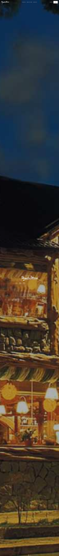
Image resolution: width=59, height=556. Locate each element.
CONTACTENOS (30, 283)
